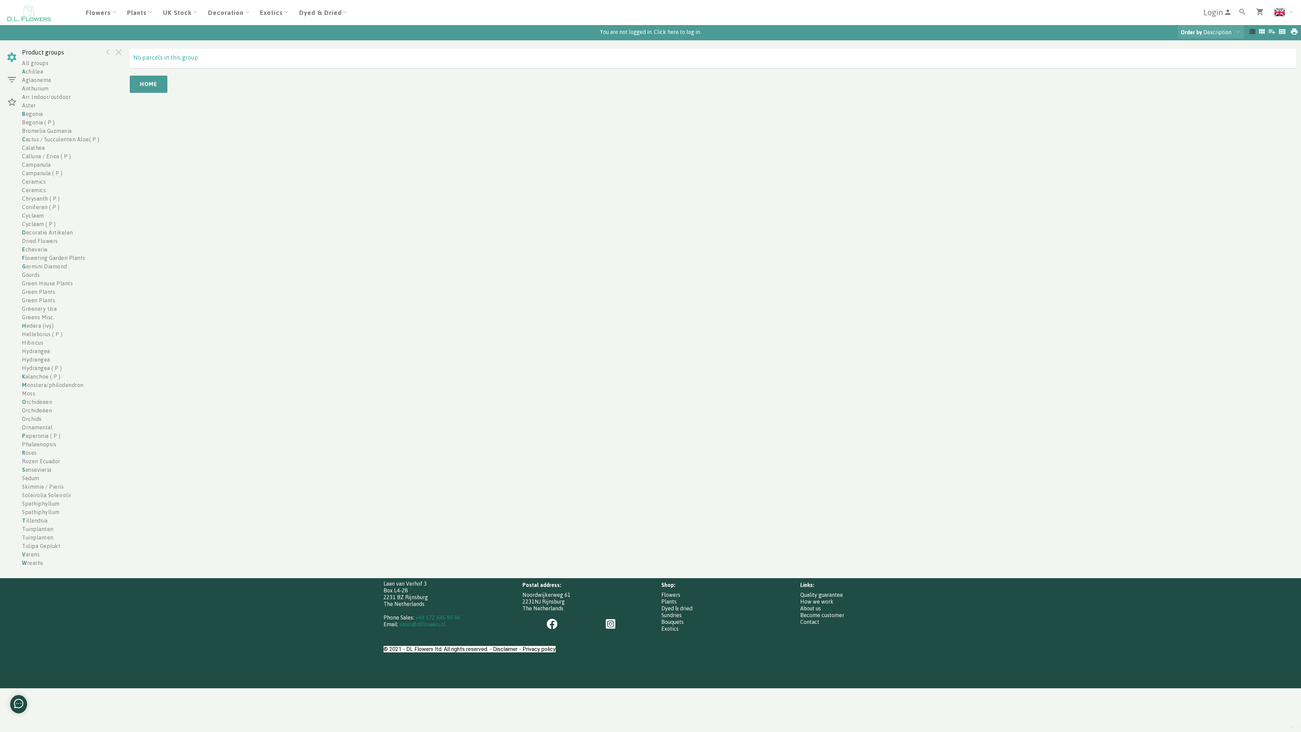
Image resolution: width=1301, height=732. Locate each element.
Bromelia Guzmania (47, 130)
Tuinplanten (38, 529)
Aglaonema (36, 80)
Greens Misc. (38, 317)
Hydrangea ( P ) (42, 368)
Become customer (822, 615)
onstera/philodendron (53, 385)
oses (29, 452)
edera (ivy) (38, 325)
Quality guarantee (821, 594)
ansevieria (36, 469)
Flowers (670, 594)
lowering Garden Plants (53, 258)
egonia (32, 113)
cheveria (34, 249)
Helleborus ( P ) (42, 334)
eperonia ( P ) (41, 435)
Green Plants (38, 291)
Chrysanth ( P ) (41, 198)
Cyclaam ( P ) (39, 224)
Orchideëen (37, 410)
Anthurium (35, 88)
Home (148, 84)
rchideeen (37, 402)
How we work (816, 601)
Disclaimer (505, 649)
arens (31, 554)
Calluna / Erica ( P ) (46, 156)
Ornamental (37, 427)
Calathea (33, 147)
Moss (28, 393)
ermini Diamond (44, 266)
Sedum (30, 478)
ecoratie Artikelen (47, 232)
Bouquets (672, 621)
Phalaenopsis (39, 444)
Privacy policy (539, 649)
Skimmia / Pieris (43, 486)
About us (810, 608)
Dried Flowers (40, 241)
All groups (35, 63)
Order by (1191, 32)
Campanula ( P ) (42, 173)
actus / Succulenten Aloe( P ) (60, 139)
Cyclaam (33, 215)
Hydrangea (36, 351)
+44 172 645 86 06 (437, 617)
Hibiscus (32, 342)
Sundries (671, 615)
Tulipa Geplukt (41, 546)
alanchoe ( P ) (41, 376)
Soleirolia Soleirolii (46, 495)
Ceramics (34, 181)
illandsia (34, 520)
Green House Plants (47, 283)
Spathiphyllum (41, 503)
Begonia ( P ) (38, 122)
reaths (32, 563)
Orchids (32, 418)
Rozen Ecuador (41, 461)
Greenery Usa (39, 308)
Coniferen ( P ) (41, 207)
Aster (29, 105)
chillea (32, 71)
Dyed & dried (677, 608)
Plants (669, 601)
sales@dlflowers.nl (422, 624)
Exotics (670, 628)
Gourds (31, 274)
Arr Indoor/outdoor (46, 97)
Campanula (36, 164)
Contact (809, 621)
